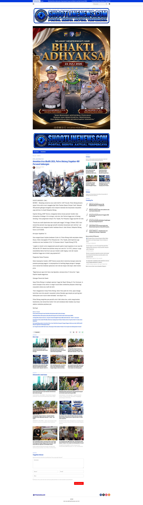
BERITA (34, 159)
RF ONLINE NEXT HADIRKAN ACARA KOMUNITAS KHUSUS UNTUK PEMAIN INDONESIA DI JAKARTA (97, 261)
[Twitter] (103, 495)
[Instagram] (106, 495)
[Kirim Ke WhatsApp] (82, 332)
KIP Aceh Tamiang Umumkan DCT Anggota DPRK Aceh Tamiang (99, 215)
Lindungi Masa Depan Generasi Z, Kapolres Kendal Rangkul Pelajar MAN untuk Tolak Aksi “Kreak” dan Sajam (79, 1)
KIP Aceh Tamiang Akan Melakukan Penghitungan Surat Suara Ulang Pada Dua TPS (99, 221)
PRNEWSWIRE (43, 151)
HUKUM (71, 499)
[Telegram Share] (79, 332)
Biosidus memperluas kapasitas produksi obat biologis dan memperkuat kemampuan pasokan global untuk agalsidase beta (97, 255)
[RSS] (109, 495)
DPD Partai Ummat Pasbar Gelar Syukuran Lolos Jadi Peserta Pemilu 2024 (99, 210)
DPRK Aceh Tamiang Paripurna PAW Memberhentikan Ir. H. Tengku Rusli (96, 205)
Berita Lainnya (89, 266)
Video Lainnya (95, 266)
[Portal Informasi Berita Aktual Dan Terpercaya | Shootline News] (71, 140)
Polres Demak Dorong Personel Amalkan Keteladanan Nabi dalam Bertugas (49, 313)
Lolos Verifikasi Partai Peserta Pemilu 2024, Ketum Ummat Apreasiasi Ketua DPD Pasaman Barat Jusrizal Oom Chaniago (99, 226)
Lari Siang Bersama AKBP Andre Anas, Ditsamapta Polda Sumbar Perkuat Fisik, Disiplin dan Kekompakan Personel (57, 326)
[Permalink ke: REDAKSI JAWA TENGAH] (34, 167)
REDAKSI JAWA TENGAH (40, 167)
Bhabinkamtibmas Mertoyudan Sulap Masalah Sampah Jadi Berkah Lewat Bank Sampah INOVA (53, 315)
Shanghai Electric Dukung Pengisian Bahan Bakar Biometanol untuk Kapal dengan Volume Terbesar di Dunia (97, 240)
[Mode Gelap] (109, 4)
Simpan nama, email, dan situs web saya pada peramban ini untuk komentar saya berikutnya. (53, 479)
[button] (106, 4)
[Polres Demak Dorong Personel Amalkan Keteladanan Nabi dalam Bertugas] (41, 343)
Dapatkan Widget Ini (102, 266)
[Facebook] (101, 495)
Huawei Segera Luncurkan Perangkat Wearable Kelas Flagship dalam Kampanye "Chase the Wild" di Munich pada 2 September (97, 247)
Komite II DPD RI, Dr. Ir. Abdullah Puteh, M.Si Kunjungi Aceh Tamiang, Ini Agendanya (98, 231)
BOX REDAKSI (36, 151)
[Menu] (34, 4)
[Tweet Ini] (73, 332)
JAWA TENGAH (38, 159)
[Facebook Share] (70, 332)
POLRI (42, 159)
